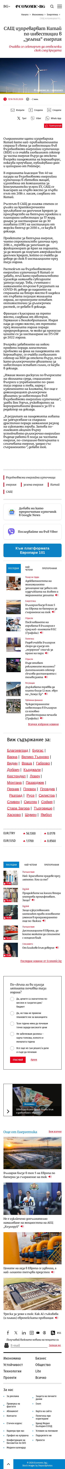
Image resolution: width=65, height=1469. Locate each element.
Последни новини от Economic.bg (41, 961)
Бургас (38, 750)
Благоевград (17, 750)
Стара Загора (18, 808)
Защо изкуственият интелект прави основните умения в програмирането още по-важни (41, 916)
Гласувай (18, 1059)
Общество (43, 1364)
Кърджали (32, 770)
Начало (25, 14)
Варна (12, 757)
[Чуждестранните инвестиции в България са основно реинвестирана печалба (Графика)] (13, 706)
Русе (30, 795)
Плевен (29, 789)
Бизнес (40, 1358)
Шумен (30, 815)
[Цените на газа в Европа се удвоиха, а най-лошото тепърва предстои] (32, 1248)
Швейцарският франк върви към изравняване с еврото (34, 1111)
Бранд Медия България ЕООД (44, 1425)
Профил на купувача (18, 1435)
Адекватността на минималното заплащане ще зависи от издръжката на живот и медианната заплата (41, 588)
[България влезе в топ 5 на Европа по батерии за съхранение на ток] (13, 607)
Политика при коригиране (43, 1417)
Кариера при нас (15, 1430)
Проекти (9, 1377)
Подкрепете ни (44, 1435)
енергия (11, 484)
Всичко (40, 1377)
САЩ (9, 491)
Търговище (43, 808)
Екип (38, 1403)
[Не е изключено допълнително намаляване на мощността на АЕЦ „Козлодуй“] (32, 1199)
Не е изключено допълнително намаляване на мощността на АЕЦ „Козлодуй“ (28, 1222)
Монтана (14, 783)
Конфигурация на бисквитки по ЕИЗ (16, 1442)
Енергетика (52, 14)
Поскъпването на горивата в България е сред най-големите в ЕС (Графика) (40, 627)
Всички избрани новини (43, 724)
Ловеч (35, 776)
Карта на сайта (44, 1411)
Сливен (13, 802)
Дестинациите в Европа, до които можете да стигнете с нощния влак (41, 934)
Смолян (30, 802)
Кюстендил (16, 776)
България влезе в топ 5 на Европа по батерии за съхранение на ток (41, 608)
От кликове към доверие (38, 947)
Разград (15, 795)
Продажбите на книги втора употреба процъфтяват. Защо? (41, 896)
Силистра (47, 795)
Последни (13, 568)
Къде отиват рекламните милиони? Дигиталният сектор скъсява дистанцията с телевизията (41, 670)
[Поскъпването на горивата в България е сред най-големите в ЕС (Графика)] (13, 624)
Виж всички (55, 1131)
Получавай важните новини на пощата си (32, 1339)
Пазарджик (35, 783)
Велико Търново (35, 757)
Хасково (14, 815)
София (47, 802)
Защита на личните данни (46, 1398)
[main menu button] (59, 6)
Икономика (37, 14)
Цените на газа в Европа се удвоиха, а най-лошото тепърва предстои (29, 1270)
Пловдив (47, 789)
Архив (34, 1059)
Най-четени (29, 568)
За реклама (13, 1396)
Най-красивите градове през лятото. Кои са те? (41, 877)
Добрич (13, 770)
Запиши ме (55, 1345)
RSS (59, 1333)
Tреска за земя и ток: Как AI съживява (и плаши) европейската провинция (30, 1316)
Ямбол (46, 815)
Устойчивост (13, 1364)
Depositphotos (45, 1465)
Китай (55, 484)
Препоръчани (49, 568)
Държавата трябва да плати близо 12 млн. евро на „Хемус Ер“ (41, 690)
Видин (12, 763)
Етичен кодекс (14, 1423)
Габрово (43, 763)
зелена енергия (33, 484)
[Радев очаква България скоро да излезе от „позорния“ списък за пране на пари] (13, 645)
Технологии (12, 1371)
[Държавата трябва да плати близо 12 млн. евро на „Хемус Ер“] (13, 689)
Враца (27, 763)
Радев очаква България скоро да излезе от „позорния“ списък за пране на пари (40, 648)
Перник (13, 789)
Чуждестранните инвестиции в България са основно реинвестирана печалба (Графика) (41, 711)
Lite (38, 1371)
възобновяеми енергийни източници (30, 477)
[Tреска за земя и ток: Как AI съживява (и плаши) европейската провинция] (32, 1294)
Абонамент (12, 1411)
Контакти (12, 1415)
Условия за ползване (47, 1430)
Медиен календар (16, 1447)
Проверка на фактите (13, 1405)
